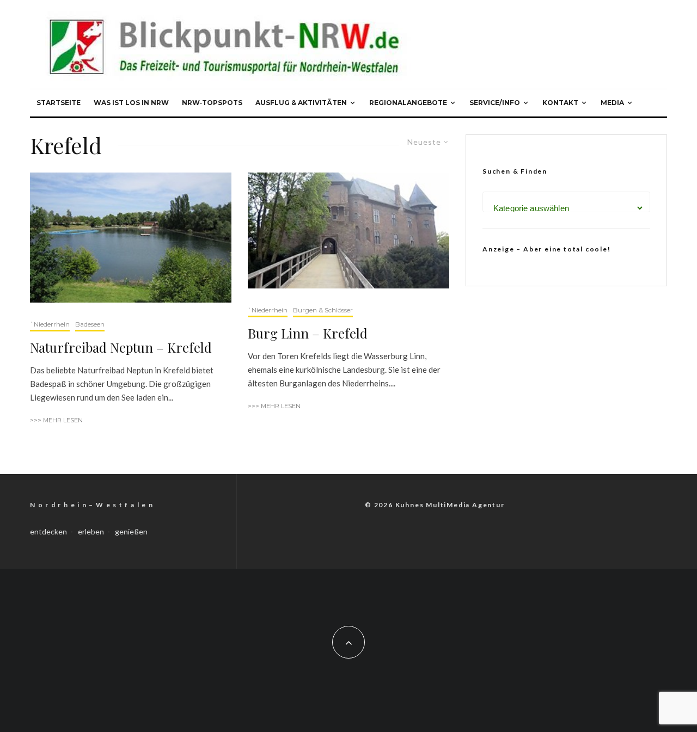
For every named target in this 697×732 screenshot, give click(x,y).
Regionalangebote (408, 103)
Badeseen (90, 324)
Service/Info (494, 103)
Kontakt (560, 103)
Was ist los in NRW (131, 103)
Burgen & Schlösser (323, 310)
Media (612, 103)
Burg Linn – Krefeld (308, 333)
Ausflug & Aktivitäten (301, 103)
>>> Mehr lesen (56, 420)
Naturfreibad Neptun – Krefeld (121, 347)
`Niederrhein (50, 324)
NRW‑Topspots (212, 103)
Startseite (58, 103)
